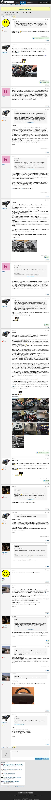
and (45, 82)
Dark (26, 792)
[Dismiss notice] (49, 8)
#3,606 (48, 200)
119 (9, 16)
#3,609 (48, 330)
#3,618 (48, 673)
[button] (25, 2)
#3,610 (48, 458)
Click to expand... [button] (30, 122)
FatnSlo (16, 21)
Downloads (29, 2)
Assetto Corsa (5, 771)
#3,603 (48, 88)
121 (14, 16)
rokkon (15, 112)
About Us (15, 795)
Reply (48, 40)
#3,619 (48, 714)
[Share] (45, 19)
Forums (22, 2)
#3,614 (48, 569)
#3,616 (48, 616)
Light (20, 792)
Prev (3, 16)
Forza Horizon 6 (6, 783)
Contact (10, 795)
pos (15, 619)
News (17, 2)
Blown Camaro (17, 515)
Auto (31, 792)
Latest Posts (4, 762)
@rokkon (13, 386)
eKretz (3, 14)
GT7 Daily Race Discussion (9, 773)
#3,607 (48, 263)
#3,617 (48, 646)
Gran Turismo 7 (5, 767)
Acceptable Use (35, 795)
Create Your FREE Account (25, 9)
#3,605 (48, 156)
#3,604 (48, 109)
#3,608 (48, 298)
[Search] (49, 2)
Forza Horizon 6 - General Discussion (11, 781)
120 (12, 16)
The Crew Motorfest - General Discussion (12, 777)
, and (41, 38)
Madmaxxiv (16, 158)
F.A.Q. (20, 795)
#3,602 (48, 44)
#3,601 (48, 19)
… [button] (7, 16)
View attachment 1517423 (19, 724)
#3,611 (48, 486)
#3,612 (48, 512)
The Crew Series (6, 779)
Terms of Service (26, 795)
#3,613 (48, 543)
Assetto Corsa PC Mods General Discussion (12, 769)
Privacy (41, 795)
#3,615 (48, 585)
